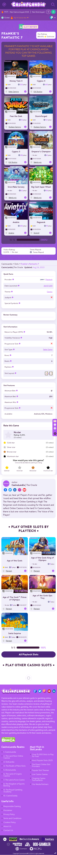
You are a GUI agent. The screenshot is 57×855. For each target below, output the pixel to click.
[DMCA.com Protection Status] (8, 741)
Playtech (49, 279)
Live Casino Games (40, 774)
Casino (49, 292)
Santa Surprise (14, 633)
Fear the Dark (16, 116)
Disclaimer (7, 810)
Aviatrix (16, 222)
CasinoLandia (6, 267)
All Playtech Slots (28, 654)
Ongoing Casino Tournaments (38, 779)
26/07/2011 (48, 286)
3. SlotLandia (8, 762)
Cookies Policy (9, 822)
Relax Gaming (14, 92)
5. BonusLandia (9, 770)
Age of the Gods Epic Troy (42, 596)
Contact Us (8, 830)
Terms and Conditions (12, 818)
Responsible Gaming (12, 806)
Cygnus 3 (16, 151)
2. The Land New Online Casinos (13, 757)
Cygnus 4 (41, 80)
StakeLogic (38, 162)
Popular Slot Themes (40, 770)
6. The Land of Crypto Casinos (12, 775)
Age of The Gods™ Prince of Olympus (14, 598)
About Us (7, 826)
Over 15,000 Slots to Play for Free (43, 755)
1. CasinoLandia (9, 752)
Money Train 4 (16, 80)
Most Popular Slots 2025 (42, 760)
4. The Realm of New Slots (14, 766)
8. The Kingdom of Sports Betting (14, 785)
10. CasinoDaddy (10, 795)
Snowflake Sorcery (16, 186)
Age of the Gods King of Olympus (42, 559)
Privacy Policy (9, 814)
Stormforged (41, 116)
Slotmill (36, 233)
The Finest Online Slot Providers (41, 765)
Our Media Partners (40, 784)
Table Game (47, 349)
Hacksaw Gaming (15, 127)
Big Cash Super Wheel (41, 186)
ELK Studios (38, 92)
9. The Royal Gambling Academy (12, 790)
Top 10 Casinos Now (20, 18)
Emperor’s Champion (41, 151)
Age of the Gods (14, 560)
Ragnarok (41, 222)
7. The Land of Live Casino (14, 780)
